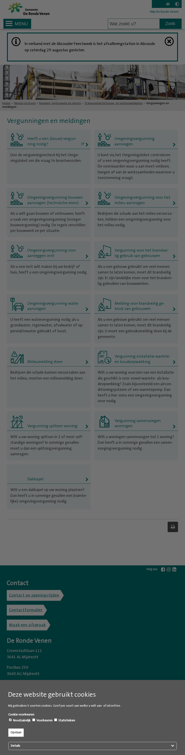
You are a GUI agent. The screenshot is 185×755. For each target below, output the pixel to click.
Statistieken (66, 720)
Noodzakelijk (21, 720)
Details (15, 746)
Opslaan (16, 732)
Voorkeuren (44, 720)
